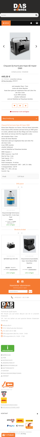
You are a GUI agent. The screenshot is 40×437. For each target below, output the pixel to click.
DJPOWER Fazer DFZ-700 (11, 259)
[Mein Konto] (31, 23)
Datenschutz (7, 360)
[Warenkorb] (36, 23)
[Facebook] (18, 281)
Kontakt (5, 371)
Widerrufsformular (9, 365)
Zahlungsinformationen (11, 373)
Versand (14, 221)
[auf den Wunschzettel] (14, 106)
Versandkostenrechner (11, 407)
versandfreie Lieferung (15, 79)
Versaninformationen (9, 405)
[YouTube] (22, 281)
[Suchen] (36, 15)
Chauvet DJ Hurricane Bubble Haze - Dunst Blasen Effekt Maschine (29, 261)
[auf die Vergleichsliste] (20, 106)
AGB (4, 358)
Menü (6, 23)
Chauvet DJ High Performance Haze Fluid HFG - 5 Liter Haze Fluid (10, 215)
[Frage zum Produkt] (25, 106)
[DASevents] (20, 7)
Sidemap (5, 376)
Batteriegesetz (8, 368)
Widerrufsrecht (8, 363)
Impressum (6, 355)
